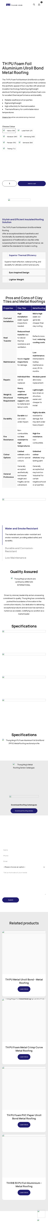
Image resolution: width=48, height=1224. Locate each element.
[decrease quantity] (5, 183)
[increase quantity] (14, 183)
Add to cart (32, 184)
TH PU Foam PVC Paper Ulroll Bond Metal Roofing (24, 1116)
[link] (24, 260)
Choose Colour (8, 126)
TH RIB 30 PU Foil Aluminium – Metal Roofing (24, 1184)
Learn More (24, 989)
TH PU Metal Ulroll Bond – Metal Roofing (24, 981)
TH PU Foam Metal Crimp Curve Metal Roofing (24, 1049)
